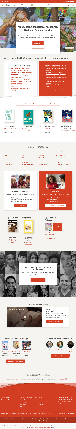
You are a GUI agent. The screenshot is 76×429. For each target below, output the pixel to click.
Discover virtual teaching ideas (54, 76)
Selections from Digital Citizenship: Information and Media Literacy (41, 104)
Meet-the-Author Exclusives (7, 399)
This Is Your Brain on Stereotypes (67, 127)
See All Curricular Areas (28, 164)
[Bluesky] (41, 421)
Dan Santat (13, 128)
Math (23, 157)
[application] (24, 317)
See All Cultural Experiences (63, 164)
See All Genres (43, 164)
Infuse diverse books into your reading (56, 74)
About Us (41, 399)
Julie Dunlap (49, 350)
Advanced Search (4, 402)
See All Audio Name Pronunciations (60, 355)
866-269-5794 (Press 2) (65, 399)
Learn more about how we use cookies (38, 427)
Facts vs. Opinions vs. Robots (47, 126)
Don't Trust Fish (9, 126)
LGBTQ (58, 162)
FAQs (21, 406)
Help (72, 5)
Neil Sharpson (6, 128)
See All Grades (9, 164)
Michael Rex (48, 128)
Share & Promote (23, 404)
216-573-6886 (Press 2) (65, 398)
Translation (60, 413)
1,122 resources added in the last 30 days (18, 379)
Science (24, 160)
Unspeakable (12, 237)
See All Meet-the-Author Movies (54, 321)
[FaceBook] (39, 421)
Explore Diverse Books (20, 205)
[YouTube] (45, 421)
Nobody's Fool (28, 126)
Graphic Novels (43, 157)
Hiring (40, 402)
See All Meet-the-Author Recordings (15, 361)
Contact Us (60, 406)
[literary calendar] (49, 227)
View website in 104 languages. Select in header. (55, 90)
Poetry (40, 162)
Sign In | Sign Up (5, 1)
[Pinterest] (43, 421)
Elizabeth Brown (60, 350)
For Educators (57, 5)
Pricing (67, 5)
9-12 (6, 162)
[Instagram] (47, 421)
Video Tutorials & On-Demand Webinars (28, 397)
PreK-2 (6, 155)
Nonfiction (41, 160)
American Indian (60, 157)
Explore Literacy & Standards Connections (55, 205)
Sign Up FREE (38, 43)
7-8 (5, 160)
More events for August (52, 238)
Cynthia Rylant (28, 242)
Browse (38, 5)
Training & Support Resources (26, 402)
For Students (47, 5)
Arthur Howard (28, 244)
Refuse (52, 427)
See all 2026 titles (62, 379)
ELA (23, 155)
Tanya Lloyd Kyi (63, 130)
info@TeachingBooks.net (64, 403)
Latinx (57, 160)
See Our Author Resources (38, 280)
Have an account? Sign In (38, 48)
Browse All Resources (5, 397)
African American (60, 155)
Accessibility (35, 421)
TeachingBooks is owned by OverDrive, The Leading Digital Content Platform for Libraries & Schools (39, 418)
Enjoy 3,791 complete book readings (20, 79)
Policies (30, 421)
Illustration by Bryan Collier (69, 48)
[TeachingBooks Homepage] (11, 4)
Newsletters (41, 404)
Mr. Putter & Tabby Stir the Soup (28, 238)
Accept (48, 427)
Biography (41, 155)
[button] (2, 5)
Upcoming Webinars (24, 399)
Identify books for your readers (54, 72)
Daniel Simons (25, 128)
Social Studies (25, 162)
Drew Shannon (72, 130)
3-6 (5, 157)
